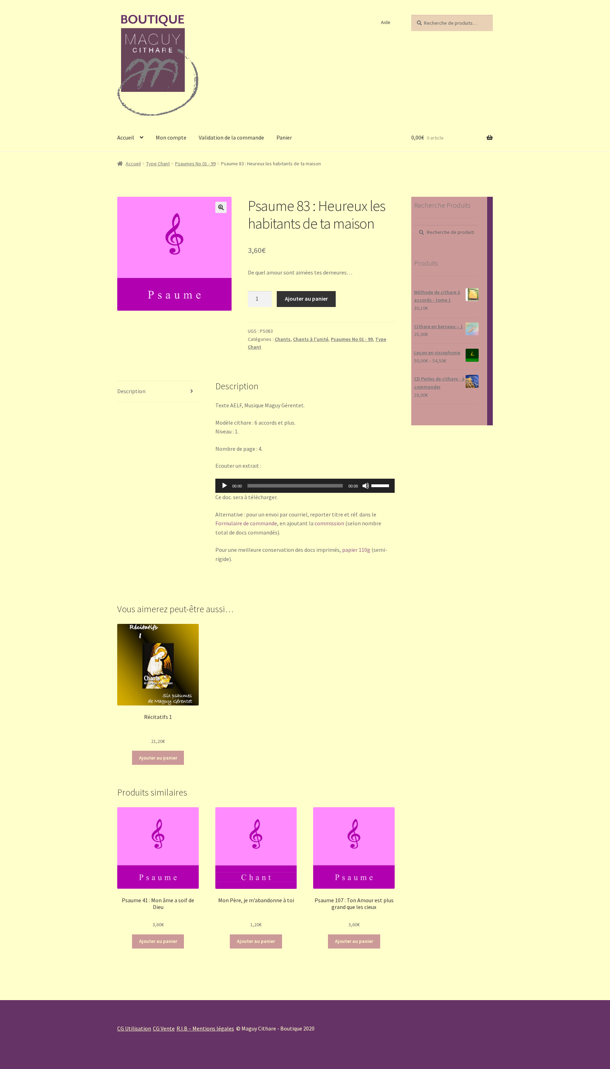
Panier (284, 137)
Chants (283, 339)
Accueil (125, 137)
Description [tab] (131, 391)
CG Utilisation (134, 1028)
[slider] (381, 485)
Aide (385, 22)
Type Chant (158, 163)
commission (329, 523)
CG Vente (164, 1028)
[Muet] (365, 485)
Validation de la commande (231, 137)
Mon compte (171, 137)
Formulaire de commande (246, 523)
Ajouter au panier (306, 298)
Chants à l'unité (310, 339)
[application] (305, 486)
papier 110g (356, 549)
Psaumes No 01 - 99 (195, 163)
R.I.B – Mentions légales (205, 1028)
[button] (221, 207)
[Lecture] (224, 485)
